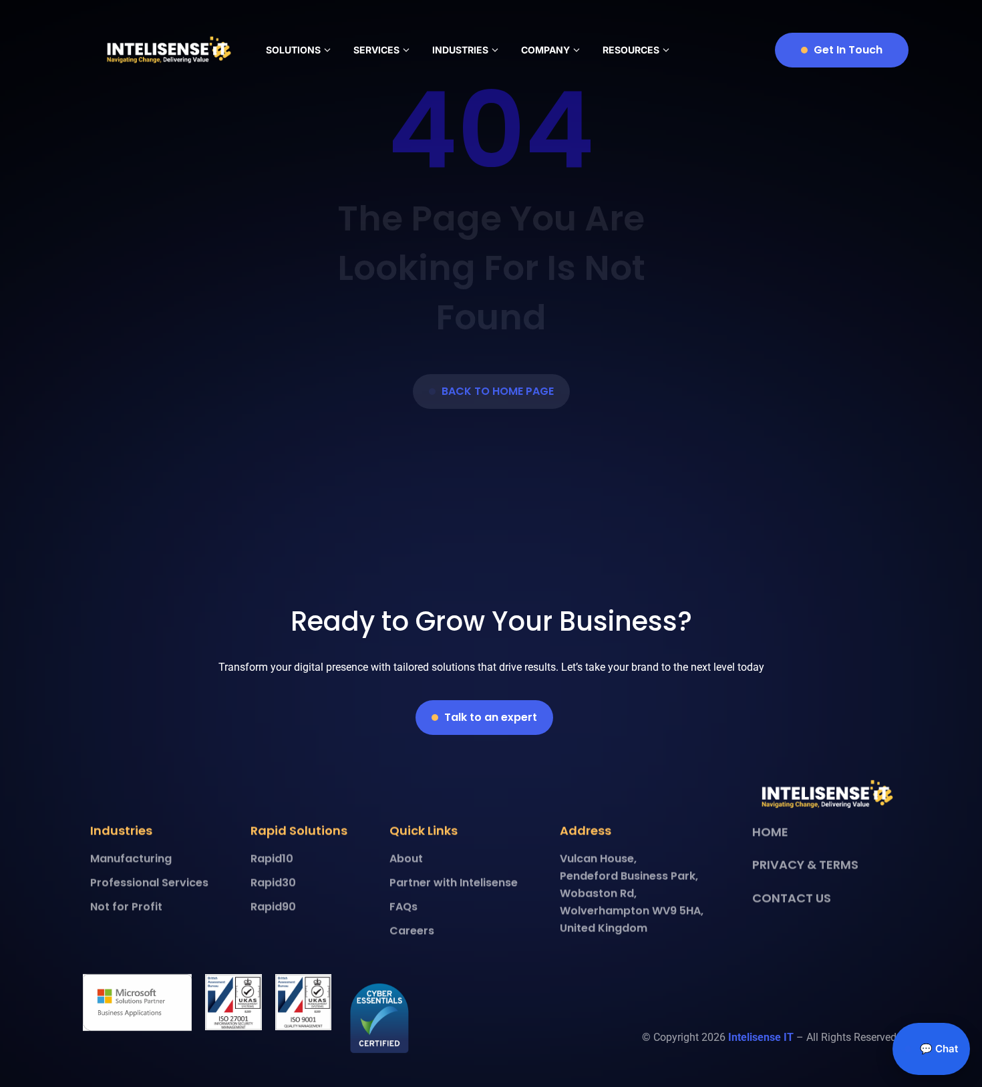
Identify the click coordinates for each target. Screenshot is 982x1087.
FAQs (403, 907)
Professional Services (149, 883)
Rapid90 (273, 907)
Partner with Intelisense (453, 883)
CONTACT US (791, 898)
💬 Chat (937, 1048)
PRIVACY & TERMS (805, 865)
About (406, 859)
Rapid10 (272, 859)
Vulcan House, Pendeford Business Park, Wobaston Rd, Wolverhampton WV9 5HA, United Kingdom (631, 894)
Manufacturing (131, 859)
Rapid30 (273, 883)
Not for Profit (126, 907)
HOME (770, 832)
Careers (411, 931)
